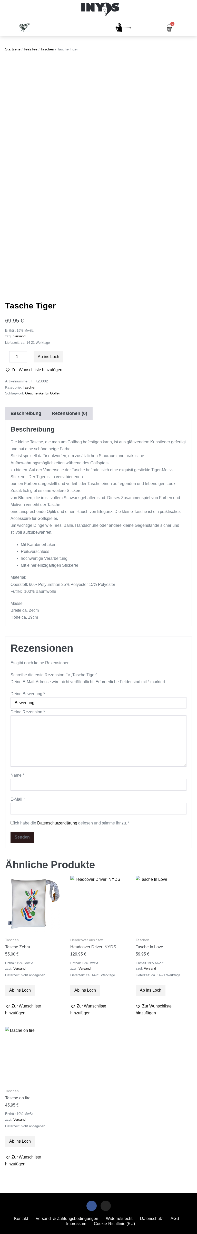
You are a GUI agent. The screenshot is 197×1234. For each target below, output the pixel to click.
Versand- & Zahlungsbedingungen (67, 1218)
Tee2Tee (30, 49)
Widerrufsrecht (119, 1218)
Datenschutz (151, 1218)
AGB (175, 1218)
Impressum (76, 1223)
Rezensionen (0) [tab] (69, 413)
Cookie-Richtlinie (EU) (114, 1223)
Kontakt (21, 1218)
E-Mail (18, 799)
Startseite (13, 49)
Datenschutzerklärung (57, 823)
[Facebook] (91, 1206)
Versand (19, 336)
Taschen (47, 49)
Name (17, 775)
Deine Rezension (28, 712)
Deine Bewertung (28, 694)
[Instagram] (106, 1206)
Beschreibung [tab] (26, 413)
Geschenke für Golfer (42, 393)
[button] (6, 9)
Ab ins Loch (48, 357)
